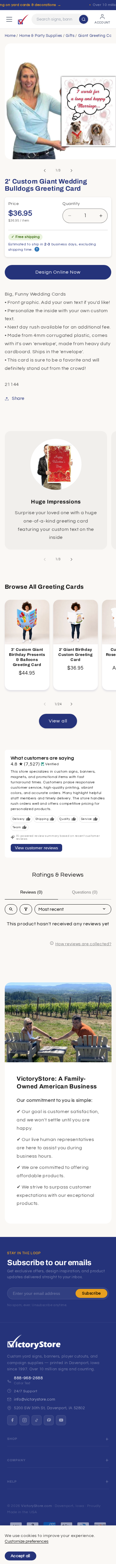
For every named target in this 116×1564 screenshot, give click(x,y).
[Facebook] (12, 1420)
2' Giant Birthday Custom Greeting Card (76, 655)
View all (58, 721)
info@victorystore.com (34, 1399)
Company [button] (16, 1460)
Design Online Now (58, 272)
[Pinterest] (49, 1420)
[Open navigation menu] (9, 19)
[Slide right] (71, 170)
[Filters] (26, 909)
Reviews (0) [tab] (31, 892)
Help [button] (12, 1481)
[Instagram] (24, 1420)
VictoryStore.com (36, 1506)
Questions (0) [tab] (85, 892)
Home (10, 36)
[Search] (83, 19)
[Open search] (11, 909)
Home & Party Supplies (40, 36)
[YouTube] (61, 1420)
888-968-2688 (28, 1378)
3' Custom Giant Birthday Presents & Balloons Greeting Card (27, 657)
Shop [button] (12, 1438)
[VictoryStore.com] (23, 19)
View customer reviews (36, 847)
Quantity (71, 204)
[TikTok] (37, 1420)
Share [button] (18, 398)
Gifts (70, 36)
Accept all (20, 1556)
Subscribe (91, 1293)
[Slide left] (44, 170)
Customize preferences (26, 1541)
